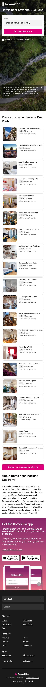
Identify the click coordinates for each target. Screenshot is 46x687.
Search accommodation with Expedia (19, 39)
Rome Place (23, 431)
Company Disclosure (32, 678)
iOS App (7, 655)
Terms (21, 681)
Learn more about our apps (12, 549)
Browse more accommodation (21, 467)
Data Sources (28, 661)
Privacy (15, 681)
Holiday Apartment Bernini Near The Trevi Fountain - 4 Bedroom (29, 416)
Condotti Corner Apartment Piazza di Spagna (30, 449)
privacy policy (7, 93)
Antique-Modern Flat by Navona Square (28, 247)
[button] (23, 31)
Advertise (26, 642)
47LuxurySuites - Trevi (28, 296)
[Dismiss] (42, 88)
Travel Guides (28, 624)
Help (4, 646)
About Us (5, 638)
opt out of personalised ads (27, 93)
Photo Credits (7, 661)
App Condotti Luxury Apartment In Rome (27, 163)
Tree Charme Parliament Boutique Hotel (28, 213)
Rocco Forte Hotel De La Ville (31, 145)
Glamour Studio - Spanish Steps (29, 230)
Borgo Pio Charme (26, 196)
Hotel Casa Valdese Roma (29, 364)
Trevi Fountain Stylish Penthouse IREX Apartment (30, 381)
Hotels (4, 620)
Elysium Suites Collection (29, 397)
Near (6, 18)
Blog (3, 628)
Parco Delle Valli (25, 347)
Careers (5, 642)
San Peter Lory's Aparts (28, 179)
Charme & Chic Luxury (27, 280)
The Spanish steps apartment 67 (30, 331)
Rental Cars (27, 620)
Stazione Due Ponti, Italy (18, 22)
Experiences (7, 624)
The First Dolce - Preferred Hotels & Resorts (29, 129)
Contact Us (27, 646)
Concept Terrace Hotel (28, 263)
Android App (30, 655)
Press (25, 638)
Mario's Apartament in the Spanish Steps (29, 314)
